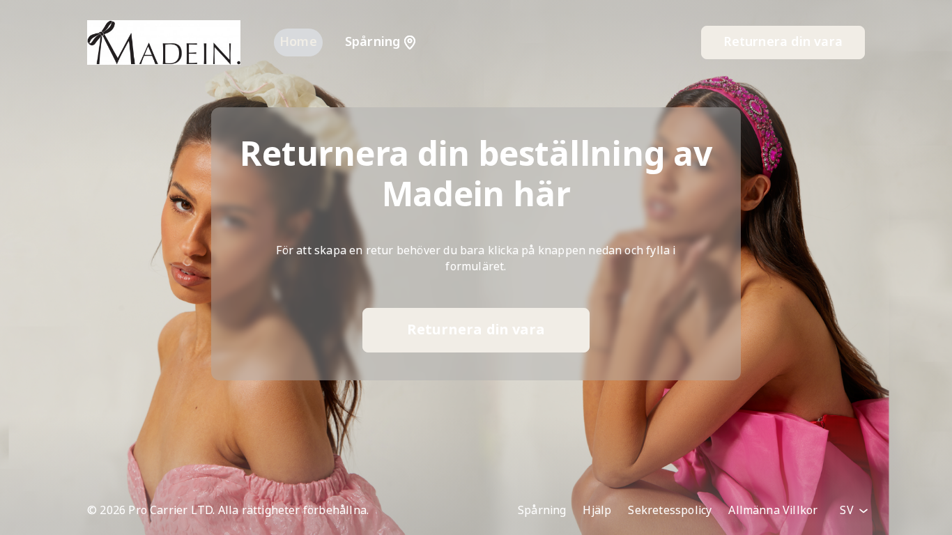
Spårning (542, 510)
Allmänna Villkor (772, 510)
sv (848, 510)
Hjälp (597, 510)
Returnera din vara (783, 42)
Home (298, 42)
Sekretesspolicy (670, 510)
